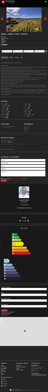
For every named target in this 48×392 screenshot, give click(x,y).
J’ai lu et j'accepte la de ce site (14, 178)
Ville (14, 49)
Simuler (4, 310)
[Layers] (46, 319)
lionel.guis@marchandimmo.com (25, 207)
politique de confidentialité (16, 178)
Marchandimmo (34, 365)
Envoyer (4, 180)
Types (3, 49)
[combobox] (7, 51)
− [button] (1, 320)
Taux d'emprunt (4, 304)
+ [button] (1, 318)
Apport (2, 292)
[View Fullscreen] (1, 323)
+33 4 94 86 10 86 (35, 373)
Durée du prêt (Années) (6, 298)
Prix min (26, 49)
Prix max (37, 49)
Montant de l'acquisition (6, 287)
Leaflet (47, 345)
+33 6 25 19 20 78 (25, 204)
